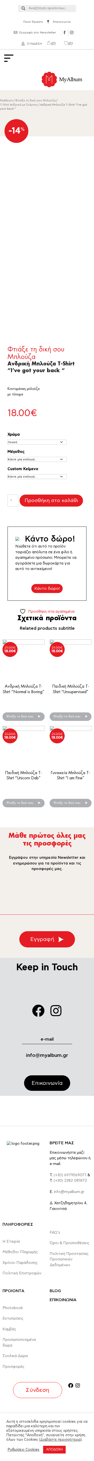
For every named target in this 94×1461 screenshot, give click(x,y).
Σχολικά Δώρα (15, 1356)
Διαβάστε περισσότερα (60, 1440)
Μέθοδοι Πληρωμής (20, 1252)
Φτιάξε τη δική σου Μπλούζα (35, 100)
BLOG (55, 1291)
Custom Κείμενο (23, 469)
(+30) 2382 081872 (70, 1180)
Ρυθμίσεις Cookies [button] (23, 1450)
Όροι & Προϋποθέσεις (69, 1243)
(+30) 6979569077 (70, 1175)
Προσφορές (14, 1367)
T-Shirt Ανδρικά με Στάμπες (19, 104)
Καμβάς (9, 1329)
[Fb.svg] (64, 32)
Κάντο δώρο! (47, 588)
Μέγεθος (16, 452)
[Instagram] (56, 1010)
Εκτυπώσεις (13, 1318)
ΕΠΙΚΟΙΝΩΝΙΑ (63, 1300)
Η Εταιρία (11, 1241)
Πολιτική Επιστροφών (22, 1273)
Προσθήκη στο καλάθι (51, 500)
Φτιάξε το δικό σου (20, 716)
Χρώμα (14, 434)
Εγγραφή (42, 939)
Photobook (13, 1308)
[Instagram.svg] (71, 32)
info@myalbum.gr (47, 1055)
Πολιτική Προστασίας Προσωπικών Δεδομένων (69, 1259)
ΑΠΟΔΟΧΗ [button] (54, 1449)
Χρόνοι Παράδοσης (20, 1263)
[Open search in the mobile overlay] (47, 8)
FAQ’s (55, 1232)
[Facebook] (38, 1010)
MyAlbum (6, 100)
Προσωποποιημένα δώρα (19, 1342)
